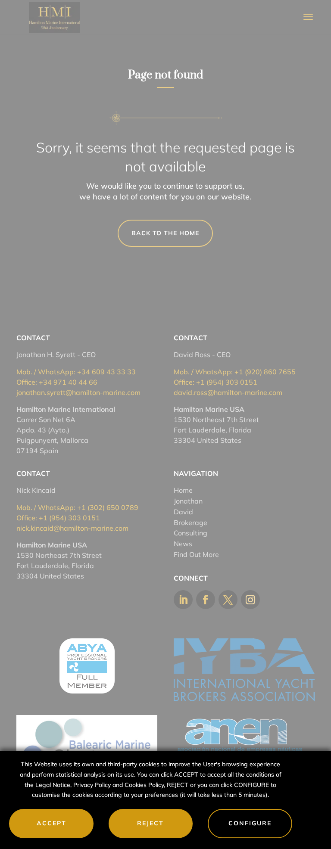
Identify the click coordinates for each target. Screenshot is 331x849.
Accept (51, 823)
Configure (250, 823)
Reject (150, 823)
